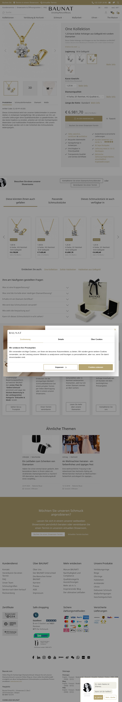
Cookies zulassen (95, 367)
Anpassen (59, 367)
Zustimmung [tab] (25, 339)
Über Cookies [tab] (96, 339)
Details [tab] (61, 339)
